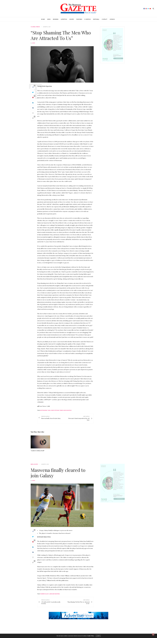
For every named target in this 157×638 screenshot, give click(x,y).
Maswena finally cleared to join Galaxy (58, 472)
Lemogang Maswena (54, 593)
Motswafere (43, 410)
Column (33, 26)
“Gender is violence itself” (38, 450)
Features (79, 19)
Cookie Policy (90, 636)
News (48, 19)
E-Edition (87, 19)
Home (43, 19)
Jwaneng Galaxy (44, 593)
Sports (71, 19)
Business (55, 19)
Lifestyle (64, 19)
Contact (104, 19)
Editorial (96, 19)
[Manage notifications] (153, 634)
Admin (33, 43)
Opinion (112, 19)
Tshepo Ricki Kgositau (65, 410)
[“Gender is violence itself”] (40, 441)
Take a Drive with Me (53, 410)
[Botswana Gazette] (78, 8)
